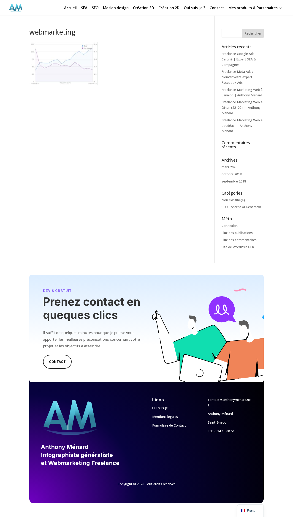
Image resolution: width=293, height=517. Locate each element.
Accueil (70, 8)
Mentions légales (165, 416)
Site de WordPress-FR (238, 247)
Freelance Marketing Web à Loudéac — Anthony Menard (242, 125)
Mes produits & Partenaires (253, 8)
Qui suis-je (160, 408)
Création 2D (168, 8)
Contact (217, 8)
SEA (84, 8)
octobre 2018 (232, 174)
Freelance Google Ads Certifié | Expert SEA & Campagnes (239, 59)
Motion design (116, 8)
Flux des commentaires (239, 240)
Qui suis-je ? (194, 8)
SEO (95, 8)
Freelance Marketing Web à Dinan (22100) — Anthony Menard (242, 107)
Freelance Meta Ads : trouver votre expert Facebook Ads (237, 77)
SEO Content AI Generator (241, 207)
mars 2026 (229, 167)
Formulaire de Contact (169, 425)
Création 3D (143, 8)
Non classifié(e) (233, 200)
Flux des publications (237, 233)
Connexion (230, 225)
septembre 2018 (234, 181)
